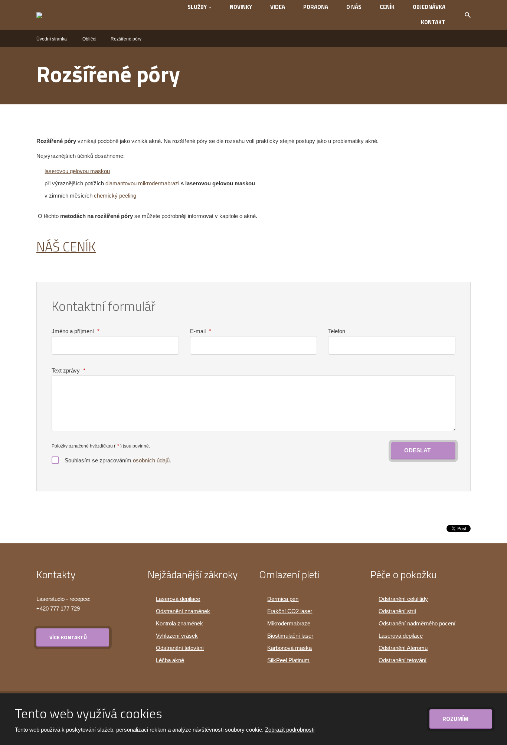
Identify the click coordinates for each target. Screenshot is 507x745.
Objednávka (429, 7)
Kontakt (433, 22)
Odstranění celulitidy (403, 599)
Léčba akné (170, 660)
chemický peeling (115, 195)
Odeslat (417, 450)
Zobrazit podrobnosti (289, 729)
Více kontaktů (68, 637)
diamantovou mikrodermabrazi (142, 183)
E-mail (200, 331)
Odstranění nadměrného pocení (417, 623)
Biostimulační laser (290, 635)
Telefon (336, 331)
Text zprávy (68, 370)
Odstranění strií (397, 611)
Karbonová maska (289, 648)
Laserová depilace (178, 599)
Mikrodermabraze (288, 623)
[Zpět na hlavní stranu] (81, 15)
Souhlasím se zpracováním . (118, 460)
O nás (354, 7)
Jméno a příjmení (75, 331)
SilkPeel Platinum (288, 660)
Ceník (387, 7)
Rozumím (456, 718)
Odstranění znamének (183, 611)
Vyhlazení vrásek (177, 635)
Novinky (241, 7)
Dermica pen (282, 599)
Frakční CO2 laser (289, 611)
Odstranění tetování (180, 648)
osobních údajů (151, 460)
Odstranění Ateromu (403, 648)
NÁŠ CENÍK (66, 247)
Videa (277, 7)
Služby (197, 7)
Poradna (315, 7)
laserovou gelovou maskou (77, 171)
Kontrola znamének (179, 623)
